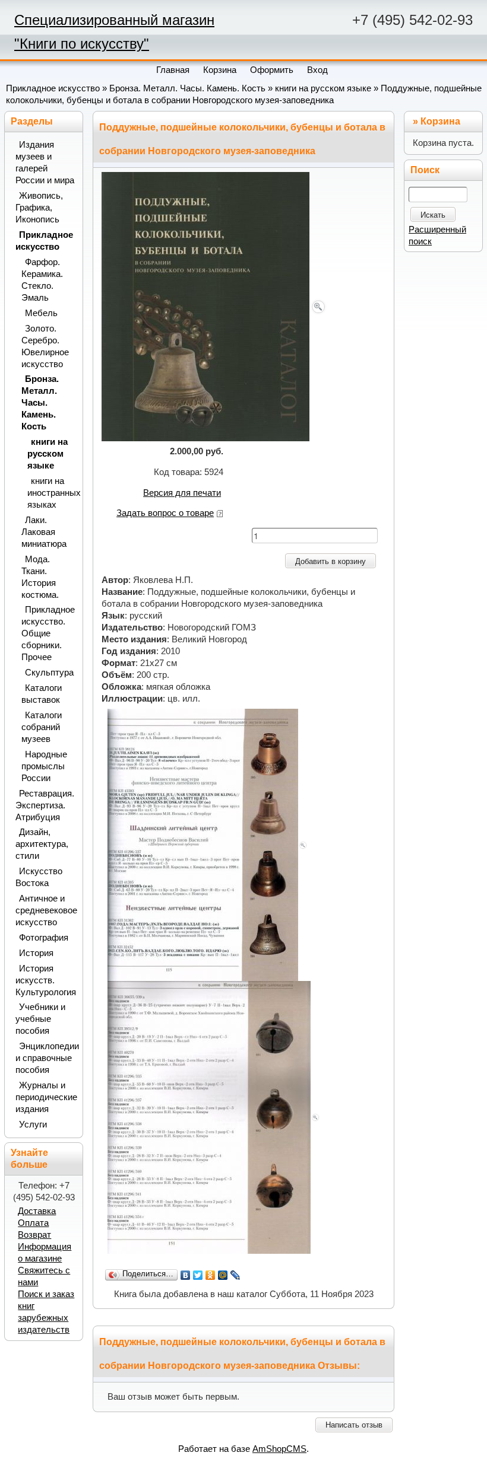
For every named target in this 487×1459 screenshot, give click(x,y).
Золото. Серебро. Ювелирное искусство (45, 346)
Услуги (33, 1124)
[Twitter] (198, 1275)
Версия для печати (182, 493)
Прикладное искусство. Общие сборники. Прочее (48, 633)
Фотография (43, 937)
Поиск (424, 170)
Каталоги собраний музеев (41, 727)
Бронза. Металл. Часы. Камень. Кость (187, 88)
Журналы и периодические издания (45, 1097)
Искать (432, 215)
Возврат (34, 1235)
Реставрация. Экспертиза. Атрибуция (44, 805)
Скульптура (49, 672)
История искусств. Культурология (45, 980)
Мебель (41, 313)
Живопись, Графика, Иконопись (39, 207)
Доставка (37, 1211)
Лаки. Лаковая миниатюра (44, 532)
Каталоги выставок (41, 694)
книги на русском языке (323, 88)
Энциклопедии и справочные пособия (45, 1058)
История (36, 953)
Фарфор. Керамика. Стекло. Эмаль (42, 279)
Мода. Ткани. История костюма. (40, 577)
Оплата (33, 1223)
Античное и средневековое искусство (45, 910)
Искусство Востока (38, 877)
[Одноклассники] (210, 1275)
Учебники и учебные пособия (40, 1019)
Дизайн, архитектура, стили (41, 844)
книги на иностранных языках (51, 492)
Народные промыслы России (44, 766)
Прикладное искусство (53, 88)
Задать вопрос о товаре (165, 513)
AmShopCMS (279, 1449)
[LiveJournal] (235, 1275)
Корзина (440, 121)
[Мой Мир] (223, 1275)
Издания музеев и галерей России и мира (44, 162)
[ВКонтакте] (185, 1275)
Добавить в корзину (330, 561)
